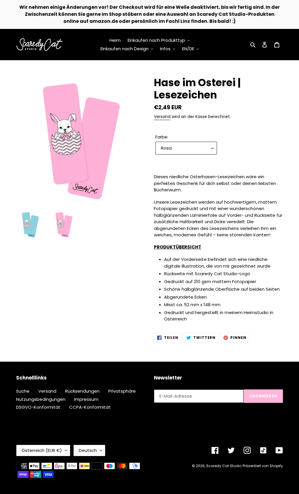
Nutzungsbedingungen (40, 399)
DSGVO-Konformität (38, 407)
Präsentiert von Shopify (263, 465)
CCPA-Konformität (90, 407)
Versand (162, 116)
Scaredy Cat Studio (223, 465)
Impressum (86, 399)
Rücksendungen (82, 391)
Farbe (161, 137)
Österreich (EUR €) (42, 450)
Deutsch (88, 450)
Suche (22, 391)
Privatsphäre (122, 391)
